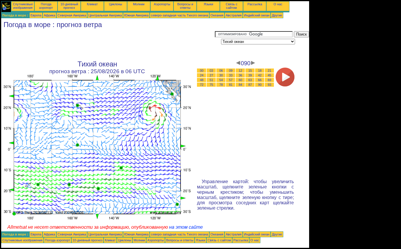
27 (211, 75)
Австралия (234, 15)
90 (260, 84)
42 (260, 75)
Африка (49, 15)
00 (201, 70)
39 (250, 75)
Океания (216, 15)
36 (240, 75)
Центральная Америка (105, 15)
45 (269, 75)
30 (221, 75)
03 (211, 70)
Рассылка (254, 4)
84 (240, 84)
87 (250, 84)
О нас (278, 4)
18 (260, 70)
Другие (277, 15)
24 (201, 75)
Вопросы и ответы (185, 5)
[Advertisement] (108, 44)
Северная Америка (72, 15)
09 (230, 70)
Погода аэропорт (46, 5)
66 (260, 80)
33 (230, 75)
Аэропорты (162, 4)
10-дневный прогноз (69, 5)
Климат (92, 4)
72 (201, 84)
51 (211, 80)
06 (221, 70)
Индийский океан (256, 15)
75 (211, 84)
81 (230, 84)
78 (221, 84)
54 (221, 80)
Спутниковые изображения (23, 5)
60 (240, 80)
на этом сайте (186, 227)
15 (250, 70)
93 (269, 84)
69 (269, 80)
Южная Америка (136, 15)
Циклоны (115, 4)
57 (230, 80)
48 (201, 80)
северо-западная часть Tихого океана (179, 15)
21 (269, 70)
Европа (36, 15)
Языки (208, 4)
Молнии (138, 4)
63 (250, 80)
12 (240, 70)
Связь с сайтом (231, 5)
